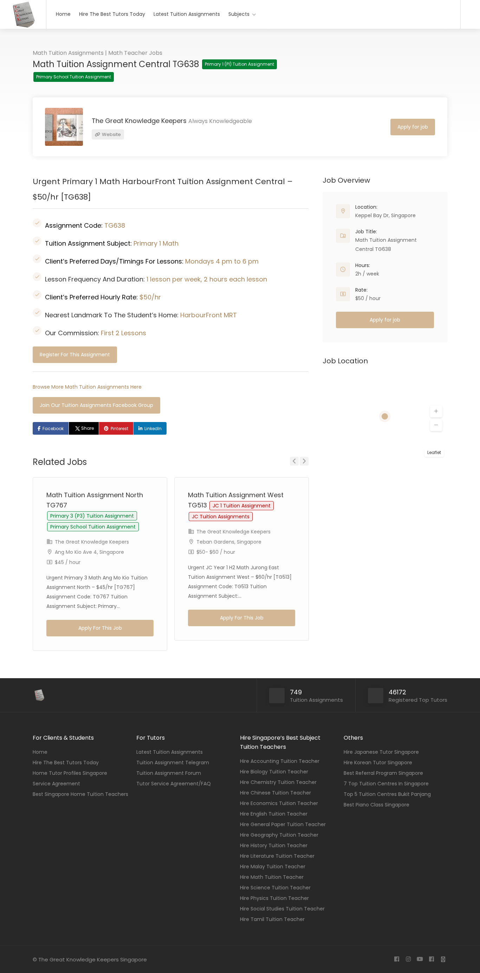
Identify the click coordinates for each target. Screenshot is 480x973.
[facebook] (396, 959)
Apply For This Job (100, 627)
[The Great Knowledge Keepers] (23, 26)
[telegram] (443, 959)
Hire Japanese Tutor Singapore (381, 751)
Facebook (53, 429)
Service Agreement (56, 783)
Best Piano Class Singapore (376, 804)
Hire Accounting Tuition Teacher (279, 761)
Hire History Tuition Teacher (273, 845)
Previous (294, 461)
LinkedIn (153, 429)
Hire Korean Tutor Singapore (378, 762)
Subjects (238, 14)
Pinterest (119, 429)
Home (63, 14)
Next (304, 461)
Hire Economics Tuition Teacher (279, 803)
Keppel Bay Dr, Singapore (385, 215)
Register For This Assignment (75, 354)
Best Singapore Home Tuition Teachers (80, 794)
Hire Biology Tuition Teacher (274, 771)
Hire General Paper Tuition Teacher (283, 824)
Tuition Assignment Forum (168, 773)
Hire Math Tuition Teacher (272, 877)
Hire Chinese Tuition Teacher (275, 792)
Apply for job (412, 126)
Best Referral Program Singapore (383, 773)
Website (111, 134)
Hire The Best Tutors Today (112, 14)
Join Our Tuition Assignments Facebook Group (96, 405)
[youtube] (419, 959)
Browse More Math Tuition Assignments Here (87, 386)
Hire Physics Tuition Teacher (274, 898)
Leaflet (434, 452)
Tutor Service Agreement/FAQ (173, 783)
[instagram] (408, 959)
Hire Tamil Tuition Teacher (272, 919)
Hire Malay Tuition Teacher (272, 866)
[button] (436, 411)
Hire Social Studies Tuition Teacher (282, 908)
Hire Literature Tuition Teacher (277, 856)
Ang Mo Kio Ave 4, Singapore (89, 552)
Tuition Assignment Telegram (172, 762)
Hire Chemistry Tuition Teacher (278, 782)
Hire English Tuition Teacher (273, 813)
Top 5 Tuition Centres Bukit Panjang (387, 794)
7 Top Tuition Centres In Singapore (386, 783)
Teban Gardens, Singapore (228, 541)
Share (87, 428)
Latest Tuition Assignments (187, 14)
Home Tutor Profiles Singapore (70, 773)
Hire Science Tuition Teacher (275, 887)
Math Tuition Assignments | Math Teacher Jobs (97, 53)
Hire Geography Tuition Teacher (279, 834)
